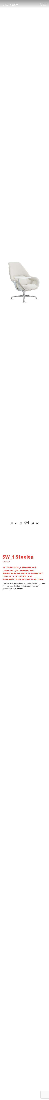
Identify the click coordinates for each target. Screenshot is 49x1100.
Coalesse (6, 561)
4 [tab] (28, 522)
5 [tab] (33, 523)
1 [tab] (12, 523)
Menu (45, 4)
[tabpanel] (24, 275)
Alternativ (10, 5)
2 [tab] (16, 523)
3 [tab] (21, 523)
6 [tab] (37, 523)
